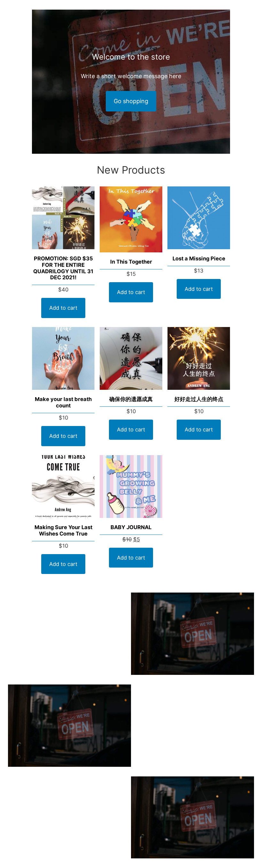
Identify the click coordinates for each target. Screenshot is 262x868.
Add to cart (63, 308)
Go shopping (131, 101)
